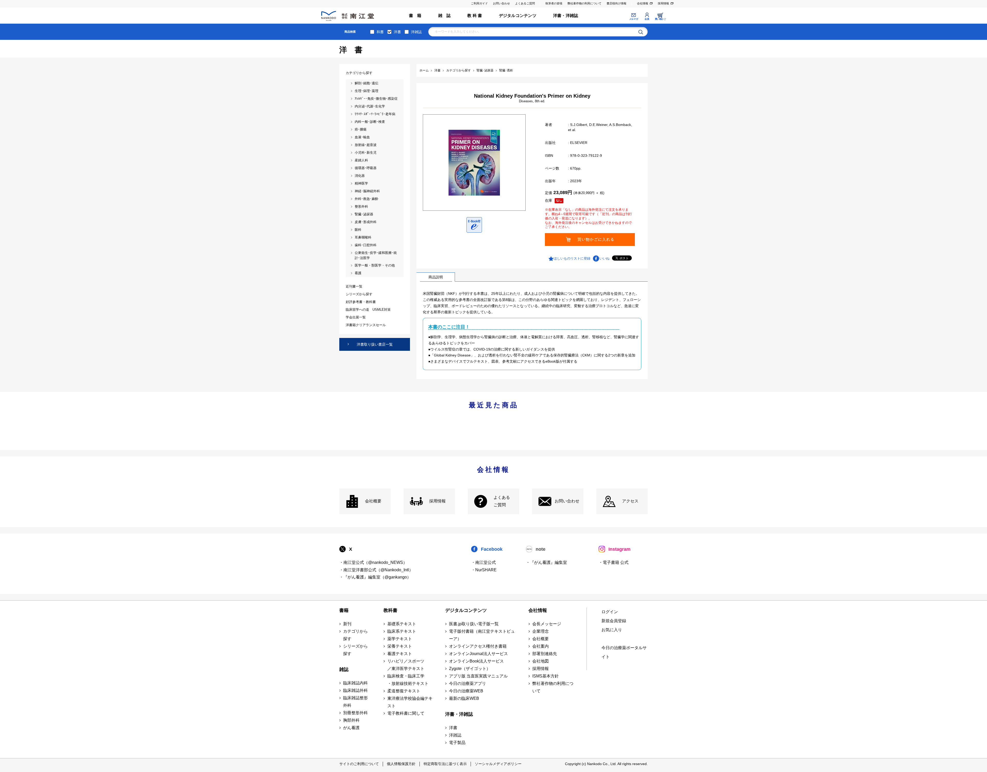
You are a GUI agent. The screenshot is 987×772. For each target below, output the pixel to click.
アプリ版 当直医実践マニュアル (478, 676)
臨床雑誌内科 (355, 683)
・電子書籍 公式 (613, 562)
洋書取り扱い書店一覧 (375, 344)
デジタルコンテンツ (517, 15)
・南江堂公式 (483, 562)
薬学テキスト (399, 639)
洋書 (397, 32)
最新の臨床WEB (464, 698)
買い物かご (660, 19)
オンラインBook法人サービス (476, 661)
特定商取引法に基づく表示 (445, 764)
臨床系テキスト (401, 631)
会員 (647, 19)
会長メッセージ (546, 624)
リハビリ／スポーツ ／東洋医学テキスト (405, 665)
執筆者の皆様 (553, 3)
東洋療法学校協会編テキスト (410, 702)
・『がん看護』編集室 (546, 562)
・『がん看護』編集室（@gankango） (375, 577)
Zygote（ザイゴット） (469, 668)
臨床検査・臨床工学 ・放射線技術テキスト (407, 680)
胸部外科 (351, 720)
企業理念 (540, 631)
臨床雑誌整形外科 (355, 701)
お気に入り (611, 630)
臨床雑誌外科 (355, 690)
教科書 (390, 610)
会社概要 (373, 501)
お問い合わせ (501, 3)
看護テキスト (399, 653)
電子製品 (457, 742)
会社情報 (642, 3)
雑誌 (344, 669)
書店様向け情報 (616, 3)
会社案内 (540, 646)
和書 (380, 32)
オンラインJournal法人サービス (478, 653)
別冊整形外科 (355, 713)
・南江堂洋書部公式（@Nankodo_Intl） (376, 570)
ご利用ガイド (479, 3)
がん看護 (351, 727)
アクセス (630, 501)
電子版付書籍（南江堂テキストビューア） (482, 635)
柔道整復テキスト (403, 691)
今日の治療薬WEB (466, 691)
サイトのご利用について (359, 764)
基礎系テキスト (401, 624)
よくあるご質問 (525, 3)
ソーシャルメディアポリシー (498, 764)
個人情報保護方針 (401, 764)
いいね (604, 258)
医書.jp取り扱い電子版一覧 (474, 624)
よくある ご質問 (502, 501)
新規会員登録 (613, 621)
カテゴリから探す (355, 635)
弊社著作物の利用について (584, 3)
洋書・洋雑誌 (565, 15)
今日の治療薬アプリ (467, 683)
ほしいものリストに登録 (572, 258)
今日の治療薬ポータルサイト (624, 652)
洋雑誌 (416, 32)
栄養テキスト (399, 646)
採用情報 (663, 3)
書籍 (344, 610)
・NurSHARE (484, 570)
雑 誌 (444, 15)
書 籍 (415, 15)
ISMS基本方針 (545, 676)
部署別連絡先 (544, 653)
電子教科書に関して (405, 713)
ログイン (609, 612)
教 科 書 (474, 15)
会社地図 (540, 661)
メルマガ (633, 19)
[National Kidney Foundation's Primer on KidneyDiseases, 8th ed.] (474, 162)
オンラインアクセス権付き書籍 (478, 646)
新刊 (347, 624)
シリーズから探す (355, 650)
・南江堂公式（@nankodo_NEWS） (373, 562)
